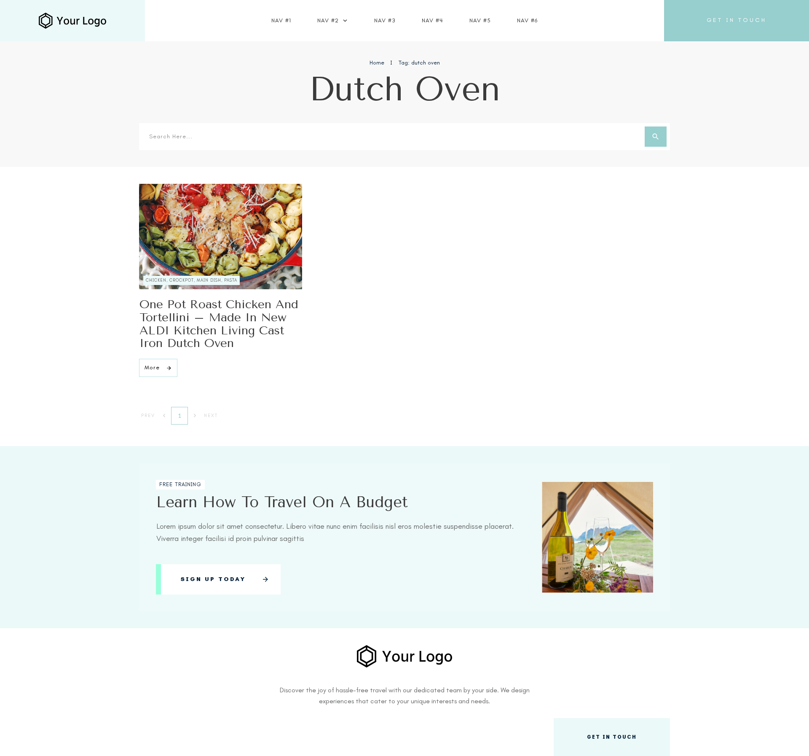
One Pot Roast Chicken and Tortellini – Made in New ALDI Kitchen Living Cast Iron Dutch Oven (218, 323)
